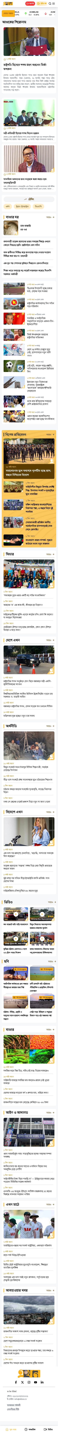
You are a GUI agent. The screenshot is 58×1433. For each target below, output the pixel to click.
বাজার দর (12, 217)
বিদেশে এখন (14, 812)
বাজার (10, 1030)
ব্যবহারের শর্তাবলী (13, 1405)
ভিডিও (8, 902)
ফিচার (10, 555)
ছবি (6, 962)
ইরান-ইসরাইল (10, 206)
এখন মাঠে (12, 1205)
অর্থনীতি (11, 726)
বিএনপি (26, 206)
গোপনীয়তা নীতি (13, 1409)
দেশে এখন (13, 641)
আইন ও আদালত (17, 1113)
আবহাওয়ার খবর (17, 1291)
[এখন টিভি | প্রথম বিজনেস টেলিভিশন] (9, 4)
